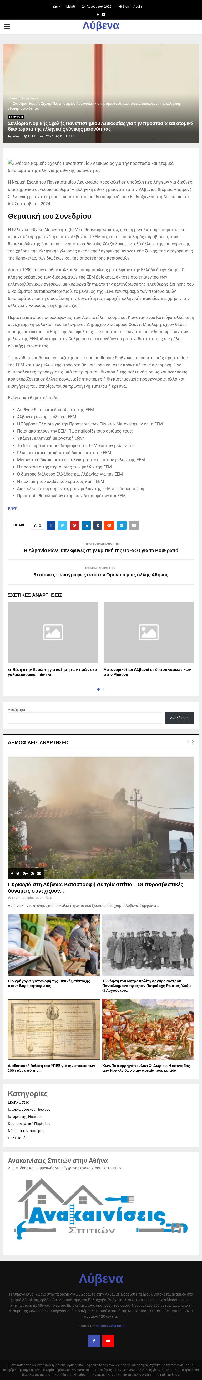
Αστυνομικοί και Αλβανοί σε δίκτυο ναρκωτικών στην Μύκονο (147, 672)
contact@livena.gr (111, 1326)
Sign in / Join (132, 6)
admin (17, 136)
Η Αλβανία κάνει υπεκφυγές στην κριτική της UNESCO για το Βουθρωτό (101, 551)
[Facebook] (94, 1341)
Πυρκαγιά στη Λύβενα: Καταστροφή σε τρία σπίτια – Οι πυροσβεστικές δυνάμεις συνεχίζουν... (95, 887)
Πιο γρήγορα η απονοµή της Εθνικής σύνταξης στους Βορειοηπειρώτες (49, 983)
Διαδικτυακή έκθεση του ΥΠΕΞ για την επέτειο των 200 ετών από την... (51, 1068)
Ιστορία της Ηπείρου (25, 1116)
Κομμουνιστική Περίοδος (29, 1124)
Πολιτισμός (16, 116)
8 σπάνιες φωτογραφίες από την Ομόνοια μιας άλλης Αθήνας (101, 575)
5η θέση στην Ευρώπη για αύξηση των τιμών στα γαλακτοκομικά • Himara (52, 672)
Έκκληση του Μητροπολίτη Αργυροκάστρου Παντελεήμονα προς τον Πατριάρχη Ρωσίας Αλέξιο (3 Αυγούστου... (147, 986)
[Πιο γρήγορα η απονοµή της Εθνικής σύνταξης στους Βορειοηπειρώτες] (54, 945)
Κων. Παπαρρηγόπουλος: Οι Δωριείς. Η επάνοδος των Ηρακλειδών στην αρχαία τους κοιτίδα (146, 1068)
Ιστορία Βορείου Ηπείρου (29, 1109)
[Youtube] (108, 1341)
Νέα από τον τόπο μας (26, 1131)
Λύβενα (101, 26)
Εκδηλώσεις (18, 1102)
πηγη (12, 508)
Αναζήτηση (17, 709)
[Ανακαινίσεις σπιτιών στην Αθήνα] (101, 1242)
